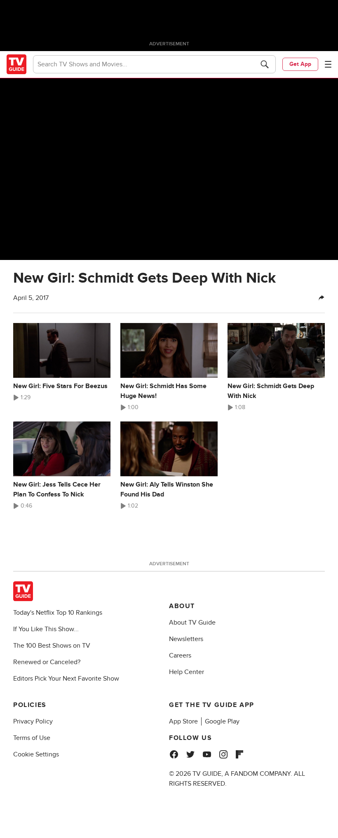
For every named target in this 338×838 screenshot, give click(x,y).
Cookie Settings (36, 754)
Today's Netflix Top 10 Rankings (57, 613)
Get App (300, 64)
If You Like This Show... (46, 629)
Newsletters (186, 639)
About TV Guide (192, 622)
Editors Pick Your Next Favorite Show (66, 678)
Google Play (222, 721)
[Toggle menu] (328, 64)
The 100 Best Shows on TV (51, 645)
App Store (183, 721)
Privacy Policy (33, 721)
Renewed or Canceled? (46, 662)
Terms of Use (31, 738)
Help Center (186, 672)
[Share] (321, 298)
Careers (180, 655)
